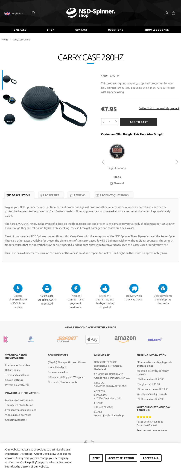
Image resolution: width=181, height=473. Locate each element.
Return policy (12, 369)
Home (5, 39)
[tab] (19, 195)
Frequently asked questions (20, 409)
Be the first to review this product (159, 108)
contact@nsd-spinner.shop (109, 415)
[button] (13, 13)
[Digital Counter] (117, 140)
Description (20, 195)
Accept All (151, 458)
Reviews (79, 195)
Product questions (114, 195)
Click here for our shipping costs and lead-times (154, 363)
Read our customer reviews (152, 430)
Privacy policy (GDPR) (17, 384)
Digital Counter (117, 168)
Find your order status (17, 364)
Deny (96, 458)
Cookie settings (14, 379)
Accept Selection (121, 458)
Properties (50, 195)
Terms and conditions (17, 374)
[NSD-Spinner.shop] (91, 13)
